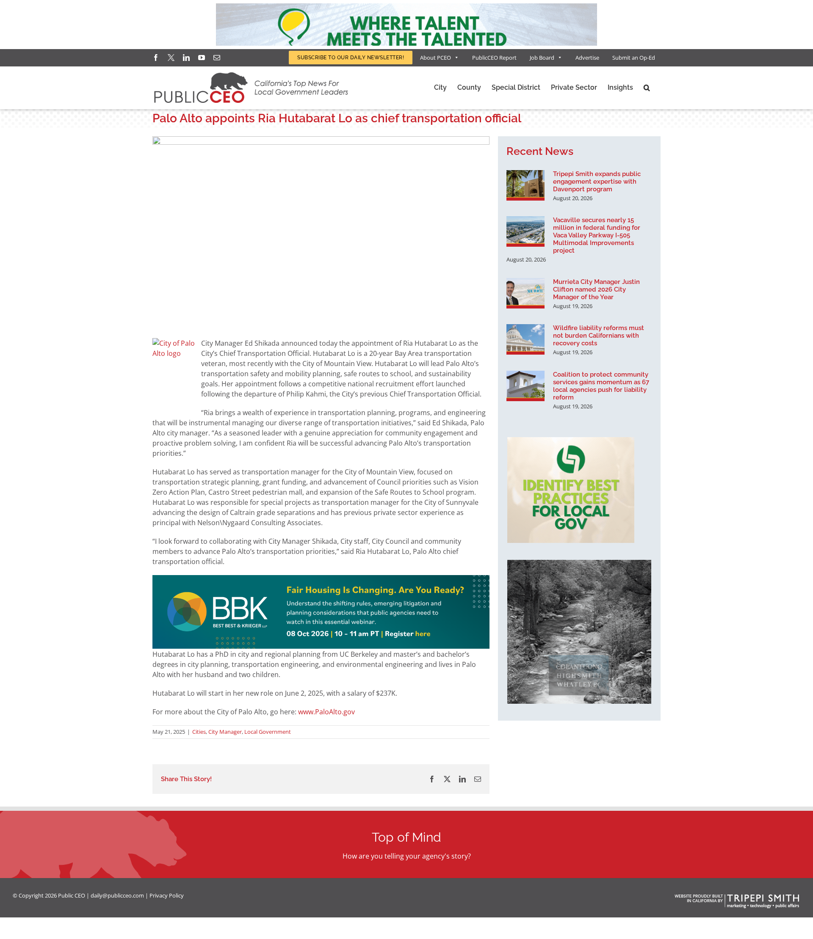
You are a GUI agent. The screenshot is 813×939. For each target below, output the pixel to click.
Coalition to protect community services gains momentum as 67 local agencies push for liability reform (601, 386)
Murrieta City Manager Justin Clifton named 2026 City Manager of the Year (596, 289)
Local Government (267, 731)
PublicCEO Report (494, 57)
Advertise (587, 57)
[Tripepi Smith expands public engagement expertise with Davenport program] (525, 185)
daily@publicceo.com (117, 895)
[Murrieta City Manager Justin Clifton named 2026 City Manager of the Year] (525, 293)
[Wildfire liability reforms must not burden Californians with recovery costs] (525, 339)
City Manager (225, 731)
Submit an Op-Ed (633, 57)
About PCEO (435, 57)
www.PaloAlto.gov (327, 711)
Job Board (542, 57)
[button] (647, 87)
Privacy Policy (166, 895)
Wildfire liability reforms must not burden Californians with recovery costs (598, 335)
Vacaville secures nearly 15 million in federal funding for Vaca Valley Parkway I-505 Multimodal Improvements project (596, 235)
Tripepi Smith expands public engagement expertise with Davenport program (597, 181)
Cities (199, 731)
